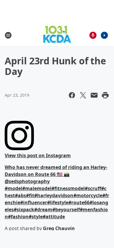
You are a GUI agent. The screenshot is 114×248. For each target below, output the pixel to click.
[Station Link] (57, 35)
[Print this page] (105, 95)
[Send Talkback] (92, 35)
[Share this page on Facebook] (72, 95)
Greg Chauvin (59, 228)
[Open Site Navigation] (8, 35)
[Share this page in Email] (94, 95)
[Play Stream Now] (104, 35)
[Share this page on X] (83, 95)
